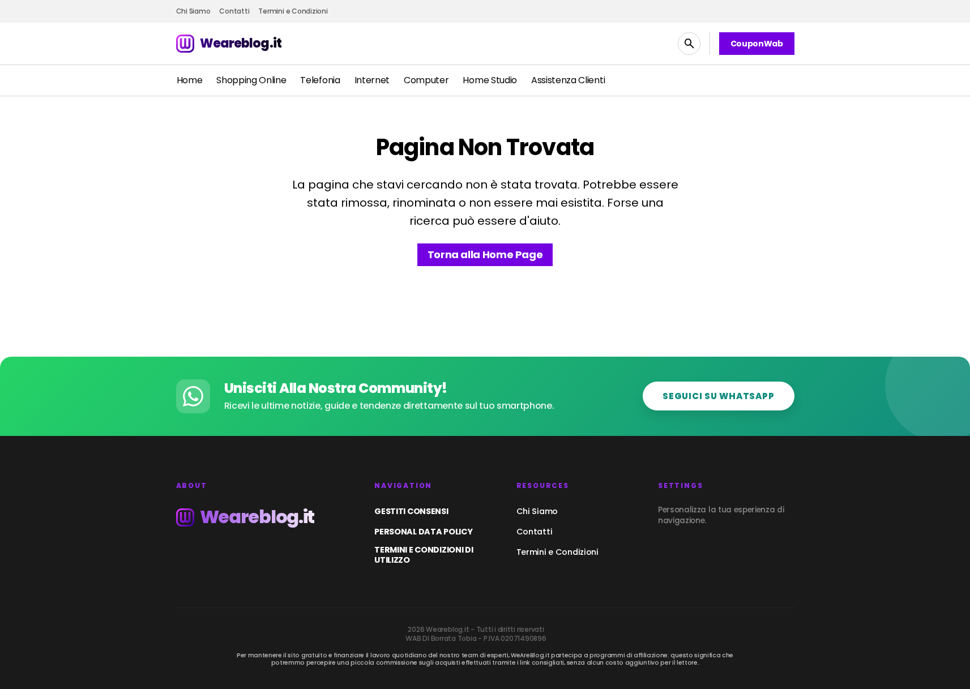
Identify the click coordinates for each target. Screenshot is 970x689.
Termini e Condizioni (557, 552)
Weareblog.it (240, 43)
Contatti (534, 531)
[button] (689, 44)
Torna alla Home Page (485, 254)
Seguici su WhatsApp (718, 396)
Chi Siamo (537, 511)
